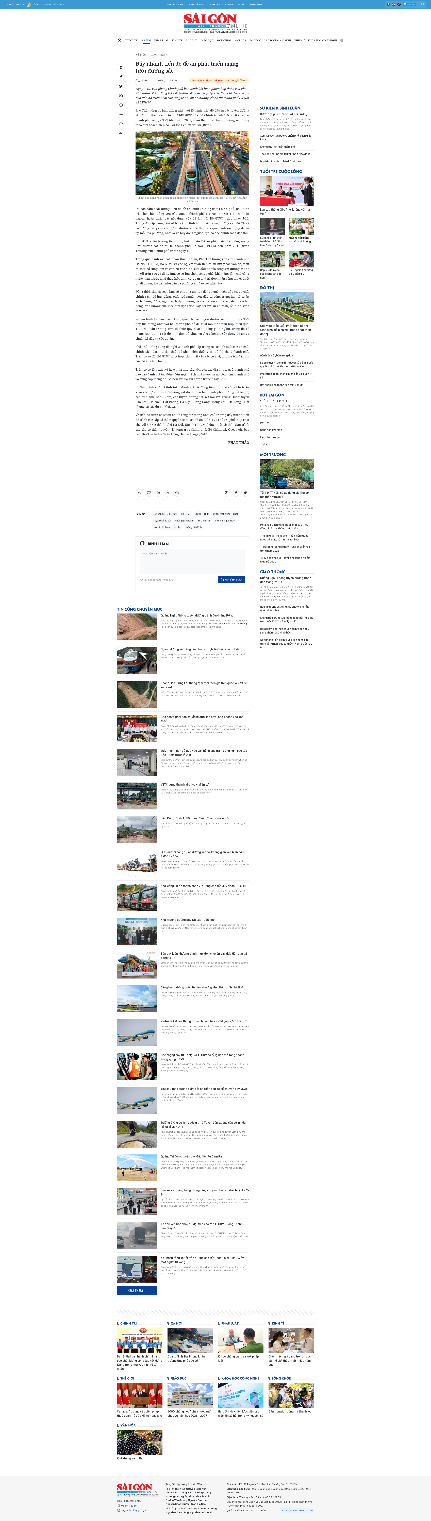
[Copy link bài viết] (121, 114)
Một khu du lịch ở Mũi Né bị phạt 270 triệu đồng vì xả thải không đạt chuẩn (284, 526)
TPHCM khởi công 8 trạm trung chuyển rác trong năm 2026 (285, 548)
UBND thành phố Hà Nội (225, 513)
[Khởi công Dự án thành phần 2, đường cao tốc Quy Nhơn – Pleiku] (137, 897)
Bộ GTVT (186, 513)
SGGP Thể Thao (196, 4)
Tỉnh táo (265, 444)
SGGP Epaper (256, 4)
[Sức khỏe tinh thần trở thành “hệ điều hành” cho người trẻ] (272, 226)
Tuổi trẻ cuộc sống (281, 171)
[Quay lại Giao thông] (121, 133)
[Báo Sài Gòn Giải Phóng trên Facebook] (388, 4)
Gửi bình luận (233, 579)
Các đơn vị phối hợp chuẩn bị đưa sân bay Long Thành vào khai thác (202, 719)
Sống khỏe (224, 40)
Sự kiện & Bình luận (280, 108)
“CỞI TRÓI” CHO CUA (273, 401)
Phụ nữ (299, 40)
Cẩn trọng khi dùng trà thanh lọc (290, 1411)
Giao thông (159, 55)
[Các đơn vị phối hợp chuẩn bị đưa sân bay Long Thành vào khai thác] (137, 728)
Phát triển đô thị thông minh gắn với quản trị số (286, 375)
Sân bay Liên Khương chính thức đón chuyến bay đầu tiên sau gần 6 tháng (204, 955)
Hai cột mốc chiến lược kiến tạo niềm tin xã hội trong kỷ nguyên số (240, 1413)
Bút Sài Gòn (272, 394)
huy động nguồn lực (224, 520)
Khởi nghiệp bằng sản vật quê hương (300, 239)
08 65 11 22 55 (129, 1505)
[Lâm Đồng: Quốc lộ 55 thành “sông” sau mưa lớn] (137, 829)
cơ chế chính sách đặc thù (167, 527)
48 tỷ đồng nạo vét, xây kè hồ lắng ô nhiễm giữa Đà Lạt (285, 559)
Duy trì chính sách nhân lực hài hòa (280, 161)
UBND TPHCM (202, 513)
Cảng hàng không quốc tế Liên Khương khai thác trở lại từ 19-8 (202, 987)
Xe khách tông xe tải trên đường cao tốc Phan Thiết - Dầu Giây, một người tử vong (202, 1260)
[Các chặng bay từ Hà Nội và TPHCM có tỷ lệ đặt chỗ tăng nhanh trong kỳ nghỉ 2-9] (137, 1066)
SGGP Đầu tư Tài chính (221, 4)
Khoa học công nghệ (322, 40)
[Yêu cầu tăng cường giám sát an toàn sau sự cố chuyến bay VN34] (137, 1100)
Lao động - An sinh (277, 40)
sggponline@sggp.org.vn (134, 1510)
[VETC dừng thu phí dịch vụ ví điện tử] (137, 796)
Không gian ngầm (184, 520)
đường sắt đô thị (193, 527)
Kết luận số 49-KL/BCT (165, 513)
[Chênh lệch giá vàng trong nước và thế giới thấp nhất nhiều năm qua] (291, 1340)
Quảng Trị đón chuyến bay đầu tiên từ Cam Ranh (193, 1156)
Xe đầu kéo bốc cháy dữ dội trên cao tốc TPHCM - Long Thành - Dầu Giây (203, 1226)
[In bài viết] (121, 105)
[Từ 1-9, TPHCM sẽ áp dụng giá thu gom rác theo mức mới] (287, 474)
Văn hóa (240, 40)
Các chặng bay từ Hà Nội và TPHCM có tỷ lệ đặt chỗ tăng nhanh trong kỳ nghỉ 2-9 (202, 1057)
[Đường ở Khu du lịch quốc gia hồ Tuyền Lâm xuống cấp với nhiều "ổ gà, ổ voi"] (137, 1134)
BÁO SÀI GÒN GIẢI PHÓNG (215, 23)
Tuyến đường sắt (162, 520)
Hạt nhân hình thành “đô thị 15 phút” (281, 385)
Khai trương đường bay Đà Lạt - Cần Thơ (188, 919)
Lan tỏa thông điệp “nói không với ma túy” (285, 211)
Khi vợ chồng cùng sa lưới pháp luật (238, 1358)
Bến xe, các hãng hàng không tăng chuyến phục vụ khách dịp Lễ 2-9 (205, 1192)
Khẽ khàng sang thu (130, 1458)
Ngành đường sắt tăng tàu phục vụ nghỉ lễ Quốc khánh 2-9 (200, 649)
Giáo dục (207, 40)
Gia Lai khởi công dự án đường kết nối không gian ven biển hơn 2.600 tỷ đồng (202, 854)
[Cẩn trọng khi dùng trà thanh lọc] (291, 1395)
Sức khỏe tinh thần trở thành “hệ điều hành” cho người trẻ (272, 241)
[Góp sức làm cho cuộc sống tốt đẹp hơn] (272, 259)
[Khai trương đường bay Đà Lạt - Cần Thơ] (137, 931)
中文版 (241, 4)
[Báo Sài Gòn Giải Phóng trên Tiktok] (399, 4)
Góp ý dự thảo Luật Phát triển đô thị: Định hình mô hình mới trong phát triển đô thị (285, 330)
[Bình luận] (121, 124)
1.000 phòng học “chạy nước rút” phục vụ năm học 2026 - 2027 (189, 1413)
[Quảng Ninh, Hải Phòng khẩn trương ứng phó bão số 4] (190, 1340)
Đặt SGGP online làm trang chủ (297, 1510)
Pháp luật (161, 40)
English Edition (175, 4)
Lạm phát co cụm (270, 437)
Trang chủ (119, 40)
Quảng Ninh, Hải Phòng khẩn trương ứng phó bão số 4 (186, 1358)
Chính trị (131, 40)
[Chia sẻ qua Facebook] (121, 77)
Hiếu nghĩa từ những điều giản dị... (301, 271)
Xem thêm (341, 40)
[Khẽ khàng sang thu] (139, 1442)
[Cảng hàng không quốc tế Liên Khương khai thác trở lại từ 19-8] (137, 998)
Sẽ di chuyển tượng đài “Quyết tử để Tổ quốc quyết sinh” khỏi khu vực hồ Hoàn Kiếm (286, 364)
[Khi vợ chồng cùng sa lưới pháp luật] (240, 1340)
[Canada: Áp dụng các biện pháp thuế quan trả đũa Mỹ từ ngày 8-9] (139, 1395)
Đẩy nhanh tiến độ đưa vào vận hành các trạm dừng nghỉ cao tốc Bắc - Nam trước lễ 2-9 (204, 752)
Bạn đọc (255, 40)
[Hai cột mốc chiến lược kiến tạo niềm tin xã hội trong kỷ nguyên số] (240, 1395)
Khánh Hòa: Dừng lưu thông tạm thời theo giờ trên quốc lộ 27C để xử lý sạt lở (204, 685)
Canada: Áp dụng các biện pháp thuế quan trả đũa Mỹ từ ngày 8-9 (139, 1413)
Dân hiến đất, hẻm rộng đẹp (276, 355)
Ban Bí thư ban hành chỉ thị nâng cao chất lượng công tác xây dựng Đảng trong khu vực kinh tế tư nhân (139, 1362)
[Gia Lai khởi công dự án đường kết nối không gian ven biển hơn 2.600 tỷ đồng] (137, 863)
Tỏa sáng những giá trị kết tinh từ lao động (285, 154)
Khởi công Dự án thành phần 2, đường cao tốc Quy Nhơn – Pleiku (203, 886)
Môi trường (273, 454)
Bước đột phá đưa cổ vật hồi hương (283, 114)
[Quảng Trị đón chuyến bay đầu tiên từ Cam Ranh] (137, 1167)
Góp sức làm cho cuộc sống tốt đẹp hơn (270, 273)
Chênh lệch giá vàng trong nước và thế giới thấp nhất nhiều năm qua (290, 1360)
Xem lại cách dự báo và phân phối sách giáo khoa (285, 137)
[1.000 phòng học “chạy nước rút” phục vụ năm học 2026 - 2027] (190, 1395)
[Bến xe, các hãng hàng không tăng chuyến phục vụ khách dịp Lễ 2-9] (137, 1201)
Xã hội (146, 40)
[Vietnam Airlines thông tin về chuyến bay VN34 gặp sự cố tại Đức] (137, 1032)
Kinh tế (177, 40)
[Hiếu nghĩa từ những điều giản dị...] (301, 259)
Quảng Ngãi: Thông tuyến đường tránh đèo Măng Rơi (196, 615)
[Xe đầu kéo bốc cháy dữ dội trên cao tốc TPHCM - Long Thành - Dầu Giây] (137, 1235)
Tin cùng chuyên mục (139, 609)
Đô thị (267, 287)
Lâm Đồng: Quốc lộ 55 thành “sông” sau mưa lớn (193, 818)
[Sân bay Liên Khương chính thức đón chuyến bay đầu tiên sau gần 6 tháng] (137, 965)
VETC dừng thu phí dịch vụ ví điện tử (185, 784)
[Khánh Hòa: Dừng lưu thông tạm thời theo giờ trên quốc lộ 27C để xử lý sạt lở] (137, 694)
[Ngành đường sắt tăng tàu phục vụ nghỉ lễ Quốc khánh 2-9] (137, 660)
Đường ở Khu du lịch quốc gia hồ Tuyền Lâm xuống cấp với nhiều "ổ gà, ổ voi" (203, 1124)
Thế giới (191, 40)
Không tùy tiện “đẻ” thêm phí (277, 146)
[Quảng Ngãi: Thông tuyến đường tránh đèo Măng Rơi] (137, 626)
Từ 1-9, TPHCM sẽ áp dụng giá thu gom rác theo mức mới (285, 494)
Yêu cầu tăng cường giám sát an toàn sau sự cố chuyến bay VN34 (204, 1089)
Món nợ (264, 422)
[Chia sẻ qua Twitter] (121, 86)
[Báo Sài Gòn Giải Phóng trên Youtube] (393, 4)
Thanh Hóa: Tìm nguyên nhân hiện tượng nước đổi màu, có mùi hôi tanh (284, 537)
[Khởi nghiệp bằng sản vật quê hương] (301, 226)
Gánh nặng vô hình (271, 429)
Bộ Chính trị (204, 520)
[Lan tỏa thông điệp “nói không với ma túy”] (287, 191)
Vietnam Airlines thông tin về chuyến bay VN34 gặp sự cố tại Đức (204, 1021)
